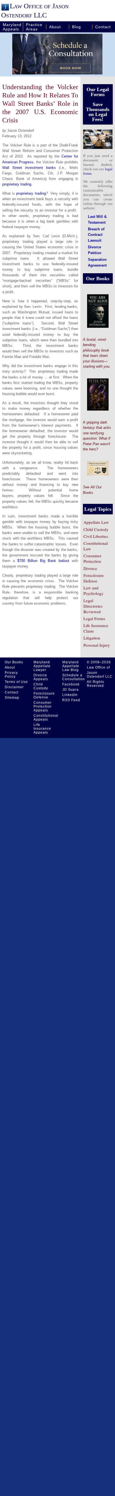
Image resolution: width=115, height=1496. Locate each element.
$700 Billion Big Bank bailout (43, 561)
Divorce (90, 568)
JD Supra (70, 690)
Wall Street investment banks (29, 168)
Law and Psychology (93, 590)
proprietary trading (16, 184)
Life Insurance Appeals (42, 728)
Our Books (14, 662)
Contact (103, 27)
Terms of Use (16, 682)
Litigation (91, 638)
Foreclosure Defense (93, 578)
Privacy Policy (11, 675)
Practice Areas (34, 26)
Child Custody (96, 529)
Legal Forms (94, 618)
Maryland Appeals (12, 26)
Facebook (71, 684)
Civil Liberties (95, 536)
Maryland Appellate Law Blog (70, 666)
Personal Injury (96, 645)
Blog (76, 27)
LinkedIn (70, 695)
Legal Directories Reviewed (92, 606)
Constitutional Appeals (45, 717)
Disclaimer (14, 687)
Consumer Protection (92, 558)
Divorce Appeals (40, 677)
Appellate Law (96, 522)
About (55, 27)
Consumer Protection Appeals (42, 706)
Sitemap (12, 698)
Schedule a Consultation (73, 677)
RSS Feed (71, 700)
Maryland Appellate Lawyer (42, 666)
